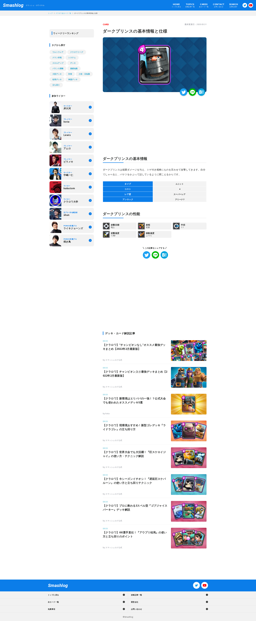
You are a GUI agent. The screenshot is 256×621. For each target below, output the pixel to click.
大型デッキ (57, 74)
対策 (70, 74)
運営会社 (134, 602)
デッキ (73, 63)
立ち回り (56, 85)
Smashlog (13, 5)
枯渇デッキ (57, 79)
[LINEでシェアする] (192, 92)
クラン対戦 (57, 57)
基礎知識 (74, 68)
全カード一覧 (203, 5)
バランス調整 (58, 68)
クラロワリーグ (76, 52)
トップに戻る (176, 5)
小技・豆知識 (84, 74)
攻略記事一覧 (190, 5)
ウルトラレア (58, 52)
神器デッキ (72, 79)
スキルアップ (58, 63)
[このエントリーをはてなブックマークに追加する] (201, 92)
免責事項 (51, 609)
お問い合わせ (218, 5)
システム (72, 57)
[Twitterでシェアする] (183, 92)
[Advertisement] (129, 120)
